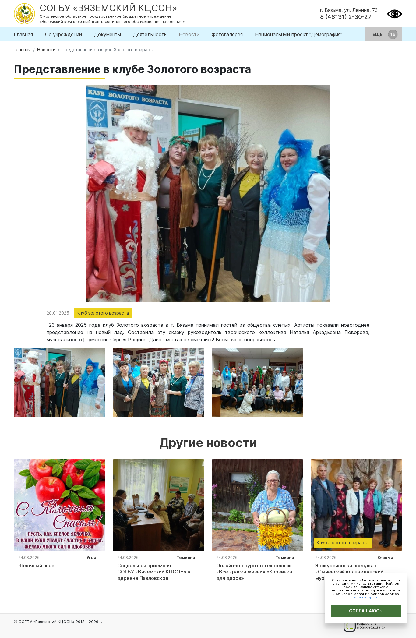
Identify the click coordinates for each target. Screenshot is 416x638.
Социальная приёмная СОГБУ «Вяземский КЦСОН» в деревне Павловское (153, 571)
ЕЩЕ (377, 34)
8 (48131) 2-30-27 (346, 16)
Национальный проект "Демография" (298, 34)
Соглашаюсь (366, 610)
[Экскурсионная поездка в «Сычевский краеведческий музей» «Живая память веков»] (356, 504)
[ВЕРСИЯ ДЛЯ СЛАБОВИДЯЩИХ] (394, 13)
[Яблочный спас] (59, 504)
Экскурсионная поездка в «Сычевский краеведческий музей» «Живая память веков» (352, 571)
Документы (107, 34)
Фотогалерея (227, 34)
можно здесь (365, 597)
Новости (189, 34)
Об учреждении (63, 34)
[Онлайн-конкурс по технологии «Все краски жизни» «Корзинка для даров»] (257, 504)
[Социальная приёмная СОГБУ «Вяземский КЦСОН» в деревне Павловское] (158, 504)
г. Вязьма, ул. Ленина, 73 (349, 10)
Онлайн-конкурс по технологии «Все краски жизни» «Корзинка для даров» (254, 571)
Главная (23, 34)
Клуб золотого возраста (103, 312)
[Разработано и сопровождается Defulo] (364, 626)
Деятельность (150, 34)
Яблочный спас (36, 565)
